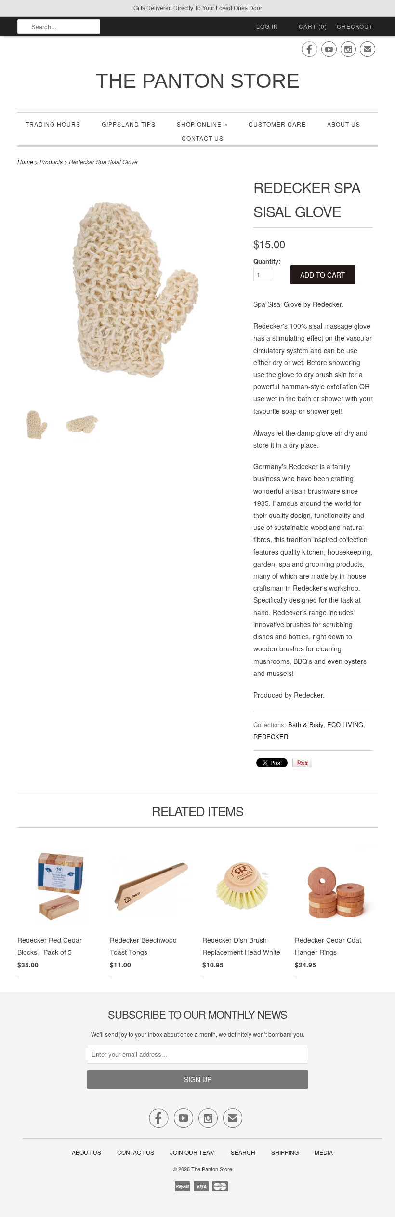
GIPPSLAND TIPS (129, 124)
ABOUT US (343, 124)
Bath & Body (305, 724)
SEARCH (243, 1152)
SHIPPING (285, 1152)
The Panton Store (198, 81)
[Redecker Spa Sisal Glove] (35, 427)
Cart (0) (313, 26)
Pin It (302, 762)
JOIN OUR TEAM (193, 1152)
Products (51, 162)
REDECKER (270, 736)
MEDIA (324, 1152)
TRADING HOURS (53, 124)
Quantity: (266, 260)
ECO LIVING (345, 724)
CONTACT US (203, 138)
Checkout (355, 26)
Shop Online (202, 124)
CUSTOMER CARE (277, 124)
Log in (267, 26)
